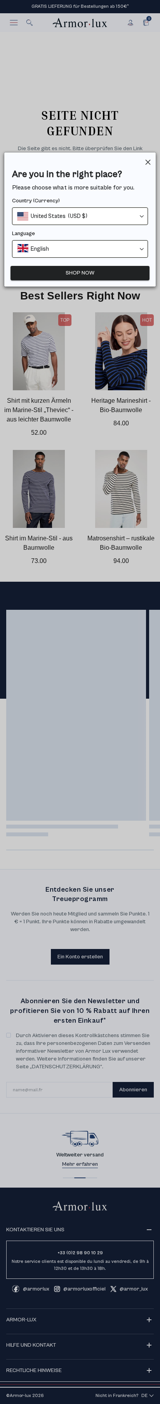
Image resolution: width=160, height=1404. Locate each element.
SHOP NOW (80, 273)
